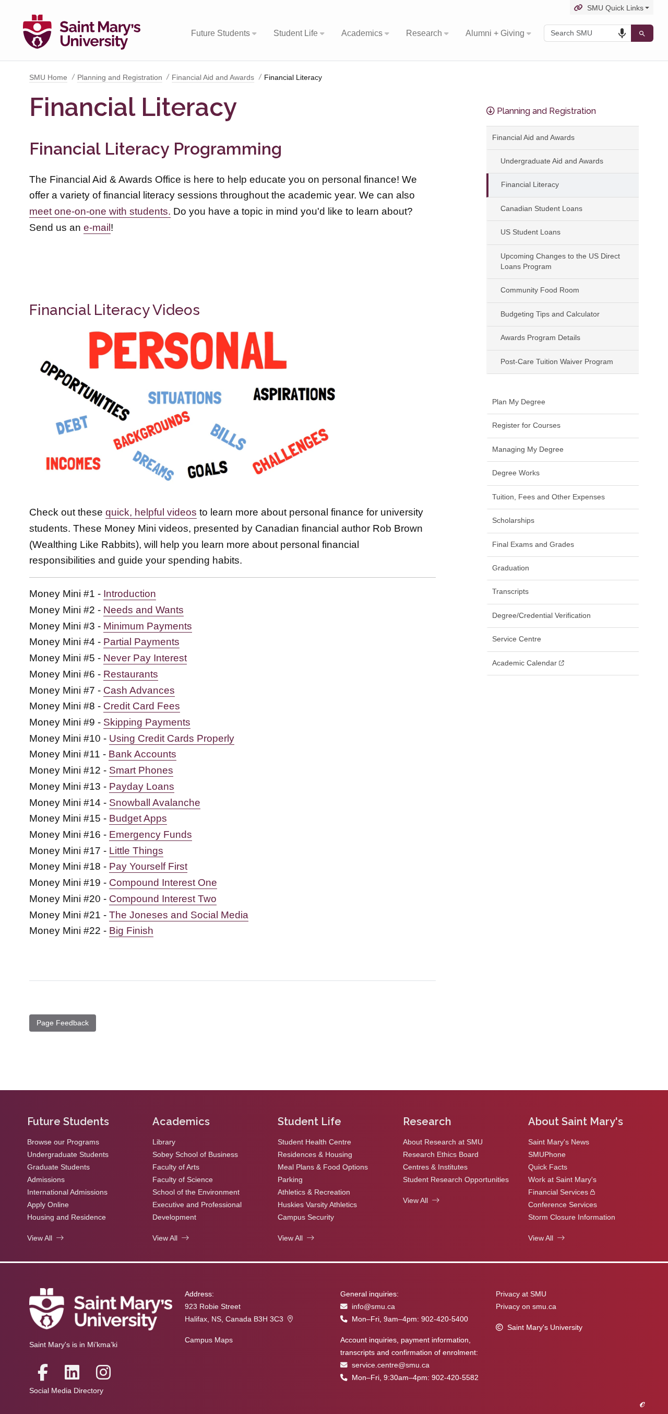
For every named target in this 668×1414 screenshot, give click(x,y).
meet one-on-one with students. (100, 211)
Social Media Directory (66, 1391)
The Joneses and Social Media (178, 914)
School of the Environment (196, 1192)
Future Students (220, 33)
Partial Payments (141, 641)
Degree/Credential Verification (541, 616)
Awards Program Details (540, 338)
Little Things (136, 850)
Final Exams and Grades (533, 544)
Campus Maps (209, 1340)
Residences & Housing (315, 1155)
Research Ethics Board (441, 1155)
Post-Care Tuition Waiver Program (556, 362)
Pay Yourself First (148, 866)
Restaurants (130, 674)
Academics (362, 33)
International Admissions (67, 1192)
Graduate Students (58, 1167)
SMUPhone (547, 1155)
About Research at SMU (443, 1142)
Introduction (129, 593)
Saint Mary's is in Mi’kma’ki (73, 1345)
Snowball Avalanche (154, 802)
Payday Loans (141, 786)
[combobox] (587, 33)
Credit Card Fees (141, 705)
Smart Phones (141, 770)
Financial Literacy (530, 185)
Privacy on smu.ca (526, 1307)
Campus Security (306, 1217)
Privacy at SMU (521, 1294)
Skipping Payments (146, 722)
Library (163, 1142)
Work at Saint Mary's (562, 1180)
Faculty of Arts (175, 1167)
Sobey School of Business (195, 1155)
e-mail (97, 227)
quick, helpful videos (151, 512)
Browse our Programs (63, 1142)
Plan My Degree (518, 402)
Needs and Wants (143, 609)
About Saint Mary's (575, 1121)
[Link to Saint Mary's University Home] (81, 33)
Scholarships (513, 520)
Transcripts (510, 591)
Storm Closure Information (571, 1217)
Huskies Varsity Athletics (317, 1205)
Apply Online (48, 1205)
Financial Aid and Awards (213, 77)
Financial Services (558, 1192)
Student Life (295, 33)
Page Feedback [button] (63, 1023)
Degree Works (516, 473)
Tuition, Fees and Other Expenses (548, 497)
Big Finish (131, 930)
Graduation (510, 568)
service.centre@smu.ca (391, 1365)
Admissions (46, 1180)
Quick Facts (547, 1167)
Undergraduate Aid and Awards (551, 161)
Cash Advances (139, 690)
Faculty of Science (182, 1180)
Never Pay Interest (145, 657)
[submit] (642, 33)
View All (39, 1238)
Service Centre (516, 639)
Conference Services (562, 1205)
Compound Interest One (163, 882)
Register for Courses (526, 425)
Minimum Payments (147, 626)
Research (424, 33)
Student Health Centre (314, 1142)
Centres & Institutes (435, 1167)
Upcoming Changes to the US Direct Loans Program (560, 261)
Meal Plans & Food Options (323, 1167)
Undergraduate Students (68, 1155)
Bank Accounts (142, 754)
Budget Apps (138, 818)
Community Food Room (539, 290)
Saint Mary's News (558, 1142)
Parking (290, 1180)
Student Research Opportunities (456, 1180)
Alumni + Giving (495, 33)
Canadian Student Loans (541, 209)
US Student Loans (530, 232)
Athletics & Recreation (314, 1192)
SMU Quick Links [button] (615, 8)
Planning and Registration (119, 77)
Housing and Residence (66, 1217)
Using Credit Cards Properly (171, 738)
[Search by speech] (622, 33)
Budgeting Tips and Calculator (550, 314)
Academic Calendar (524, 663)
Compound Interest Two (163, 898)
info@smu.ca (373, 1307)
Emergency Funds (150, 834)
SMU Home (48, 77)
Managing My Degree (528, 449)
